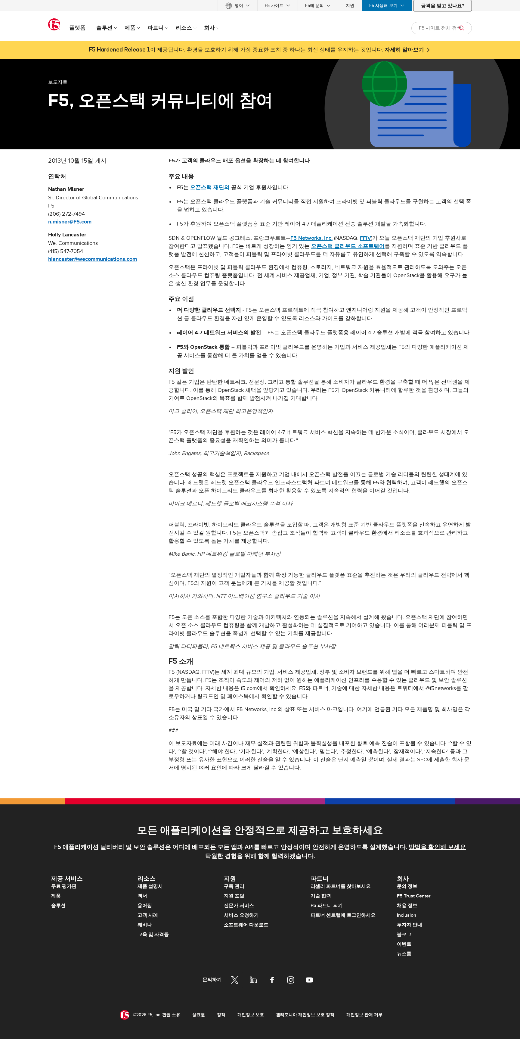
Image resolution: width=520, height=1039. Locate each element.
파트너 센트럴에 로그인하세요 (343, 915)
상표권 (198, 1014)
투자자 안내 (409, 925)
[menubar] (260, 5)
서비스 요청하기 (241, 915)
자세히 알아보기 (404, 50)
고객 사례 (148, 915)
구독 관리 (234, 886)
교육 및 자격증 (153, 934)
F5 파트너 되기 (327, 906)
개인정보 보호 (250, 1014)
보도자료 (57, 82)
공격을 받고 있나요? (442, 6)
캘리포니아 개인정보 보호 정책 (305, 1014)
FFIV (365, 238)
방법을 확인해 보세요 (437, 847)
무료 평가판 (63, 886)
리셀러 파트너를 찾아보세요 (341, 886)
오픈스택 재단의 (210, 187)
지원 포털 (234, 896)
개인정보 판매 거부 (364, 1014)
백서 (142, 896)
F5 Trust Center (414, 896)
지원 (350, 5)
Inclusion (406, 915)
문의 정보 (407, 886)
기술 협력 (321, 896)
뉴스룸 (404, 954)
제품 (56, 896)
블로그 (404, 934)
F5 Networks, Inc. (311, 238)
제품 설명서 (150, 886)
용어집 (145, 906)
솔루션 (58, 906)
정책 (221, 1014)
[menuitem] (237, 5)
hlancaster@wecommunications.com (92, 259)
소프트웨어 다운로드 (246, 925)
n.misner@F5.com (69, 222)
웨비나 (145, 925)
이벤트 (404, 944)
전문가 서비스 (239, 906)
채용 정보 (407, 906)
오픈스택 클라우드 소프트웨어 (348, 246)
